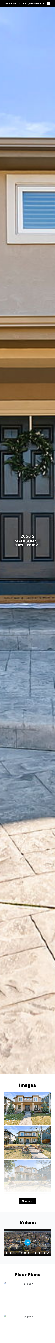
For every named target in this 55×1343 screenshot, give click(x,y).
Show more (27, 1201)
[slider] (14, 1253)
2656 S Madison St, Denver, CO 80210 (25, 3)
